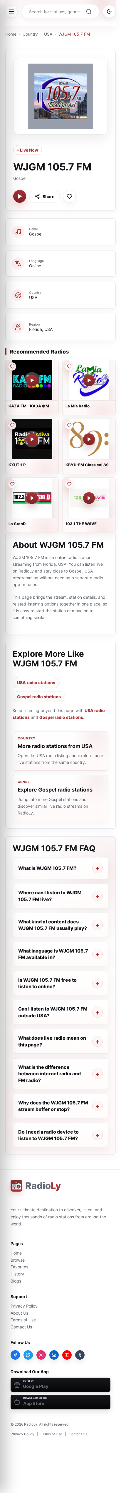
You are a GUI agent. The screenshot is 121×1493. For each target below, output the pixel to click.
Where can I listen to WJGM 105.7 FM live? (50, 896)
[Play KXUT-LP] (32, 439)
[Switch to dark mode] (109, 11)
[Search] (89, 11)
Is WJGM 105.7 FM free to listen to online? (47, 983)
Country (30, 34)
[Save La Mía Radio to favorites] (69, 366)
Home (10, 34)
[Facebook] (15, 1355)
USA (48, 34)
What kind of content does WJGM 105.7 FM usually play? (52, 925)
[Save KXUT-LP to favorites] (12, 425)
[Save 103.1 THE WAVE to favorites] (69, 484)
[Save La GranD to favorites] (12, 484)
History (17, 1273)
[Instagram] (41, 1355)
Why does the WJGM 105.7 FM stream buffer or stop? (53, 1106)
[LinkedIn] (54, 1355)
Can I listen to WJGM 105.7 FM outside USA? (53, 1012)
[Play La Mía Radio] (89, 380)
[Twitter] (28, 1355)
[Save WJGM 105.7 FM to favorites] (69, 196)
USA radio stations (36, 682)
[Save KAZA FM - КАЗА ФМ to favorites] (12, 366)
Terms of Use (23, 1319)
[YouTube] (67, 1355)
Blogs (16, 1280)
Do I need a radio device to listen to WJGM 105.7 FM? (48, 1135)
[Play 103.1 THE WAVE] (89, 498)
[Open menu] (11, 11)
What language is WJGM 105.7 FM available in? (53, 954)
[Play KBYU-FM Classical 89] (89, 439)
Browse (18, 1260)
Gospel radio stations (39, 696)
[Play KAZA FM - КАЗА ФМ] (32, 380)
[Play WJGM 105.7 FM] (19, 196)
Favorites (19, 1266)
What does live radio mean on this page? (52, 1041)
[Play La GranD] (32, 498)
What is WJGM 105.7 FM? (47, 868)
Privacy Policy (24, 1305)
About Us (19, 1313)
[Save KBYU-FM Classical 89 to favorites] (69, 425)
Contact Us (21, 1326)
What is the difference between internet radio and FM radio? (49, 1073)
